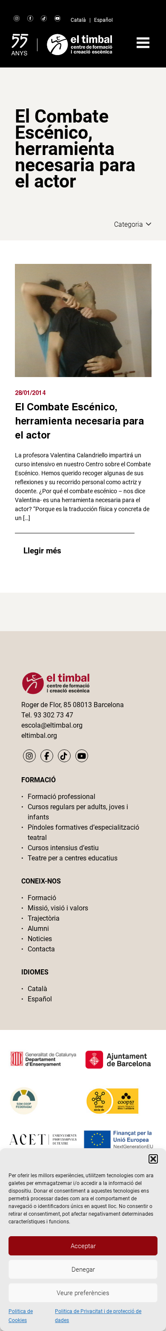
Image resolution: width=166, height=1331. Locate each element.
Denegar (83, 1269)
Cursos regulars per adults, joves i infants (78, 812)
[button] (153, 1159)
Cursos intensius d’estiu (63, 848)
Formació (42, 898)
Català (78, 20)
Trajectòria (44, 918)
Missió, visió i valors (58, 908)
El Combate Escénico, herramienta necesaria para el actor (79, 421)
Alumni (38, 928)
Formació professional (61, 797)
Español (103, 20)
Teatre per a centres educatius (72, 858)
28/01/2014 (30, 392)
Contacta (41, 949)
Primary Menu (143, 42)
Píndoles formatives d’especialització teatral (83, 832)
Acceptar (83, 1246)
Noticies (40, 939)
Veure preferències (83, 1293)
